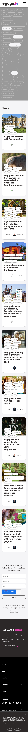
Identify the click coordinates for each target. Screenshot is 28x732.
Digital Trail (14, 49)
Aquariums (18, 37)
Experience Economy (9, 69)
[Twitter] (3, 703)
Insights (4, 678)
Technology (7, 37)
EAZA (4, 49)
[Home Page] (10, 4)
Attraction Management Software (11, 24)
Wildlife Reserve (8, 97)
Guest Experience (8, 33)
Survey (5, 89)
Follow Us (5, 699)
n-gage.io (11, 11)
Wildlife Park (18, 15)
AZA (22, 53)
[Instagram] (11, 703)
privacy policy (14, 613)
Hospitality (18, 77)
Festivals (6, 73)
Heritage (6, 53)
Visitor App (6, 29)
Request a (12, 630)
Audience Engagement (10, 61)
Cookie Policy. (6, 725)
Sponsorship (16, 85)
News (5, 108)
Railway (5, 85)
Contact (5, 684)
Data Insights (15, 45)
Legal (4, 691)
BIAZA (5, 45)
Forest (15, 73)
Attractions (7, 41)
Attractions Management (11, 57)
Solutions (5, 665)
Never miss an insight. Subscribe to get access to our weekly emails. (14, 568)
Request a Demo (10, 645)
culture (14, 53)
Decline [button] (17, 728)
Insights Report (8, 81)
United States (7, 93)
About (4, 671)
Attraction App (8, 19)
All (4, 11)
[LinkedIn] (7, 703)
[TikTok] (21, 703)
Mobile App (6, 15)
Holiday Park (7, 77)
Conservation (18, 29)
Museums (20, 81)
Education (17, 41)
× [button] (25, 715)
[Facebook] (14, 703)
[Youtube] (18, 703)
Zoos (20, 11)
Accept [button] (10, 728)
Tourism (13, 89)
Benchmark (7, 65)
